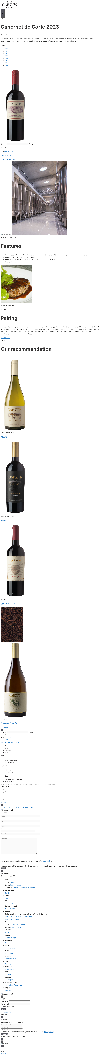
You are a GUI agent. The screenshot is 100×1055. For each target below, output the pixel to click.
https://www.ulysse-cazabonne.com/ (18, 917)
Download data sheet (9, 159)
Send (3, 868)
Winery (7, 752)
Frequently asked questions (13, 779)
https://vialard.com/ (12, 919)
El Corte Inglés (15, 927)
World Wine (9, 953)
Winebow (14, 882)
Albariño (4, 437)
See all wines (5, 338)
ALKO (7, 932)
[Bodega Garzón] (9, 8)
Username (4, 1001)
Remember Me (8, 1007)
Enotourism (8, 769)
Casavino (8, 990)
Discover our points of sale (11, 742)
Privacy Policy (5, 786)
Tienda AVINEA (10, 959)
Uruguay (7, 748)
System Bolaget (10, 938)
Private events (9, 773)
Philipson (8, 943)
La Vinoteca (9, 974)
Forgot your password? (9, 1012)
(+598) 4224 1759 (7, 807)
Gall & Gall (8, 893)
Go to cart (4, 740)
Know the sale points (8, 156)
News (6, 776)
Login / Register (9, 781)
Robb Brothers (10, 909)
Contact (7, 778)
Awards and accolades (11, 760)
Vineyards (8, 750)
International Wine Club (13, 985)
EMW (6, 898)
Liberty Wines (10, 903)
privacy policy (46, 861)
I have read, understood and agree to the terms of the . (28, 1032)
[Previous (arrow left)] (1, 1051)
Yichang (8, 964)
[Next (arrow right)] (3, 1051)
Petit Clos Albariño (9, 723)
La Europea (9, 980)
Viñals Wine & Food (18, 924)
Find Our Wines (9, 762)
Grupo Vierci (9, 969)
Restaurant (8, 771)
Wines (6, 759)
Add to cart (8, 152)
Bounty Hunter (15, 885)
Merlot (4, 520)
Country (4, 829)
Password (4, 1004)
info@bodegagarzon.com (25, 807)
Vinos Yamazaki (10, 948)
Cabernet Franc (8, 604)
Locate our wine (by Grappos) (24, 888)
